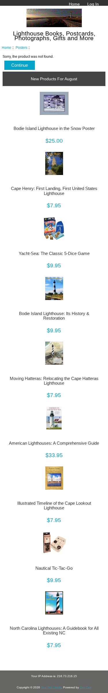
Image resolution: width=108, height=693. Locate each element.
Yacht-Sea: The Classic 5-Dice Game (54, 253)
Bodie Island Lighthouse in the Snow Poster (54, 128)
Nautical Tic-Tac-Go (54, 568)
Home (74, 4)
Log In (93, 4)
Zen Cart (85, 687)
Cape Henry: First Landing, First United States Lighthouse (54, 190)
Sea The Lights (51, 687)
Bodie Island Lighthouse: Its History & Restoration (54, 316)
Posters (21, 47)
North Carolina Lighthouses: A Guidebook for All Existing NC (54, 630)
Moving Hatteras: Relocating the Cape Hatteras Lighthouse (54, 380)
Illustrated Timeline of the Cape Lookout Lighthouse (54, 505)
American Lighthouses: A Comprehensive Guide (54, 443)
